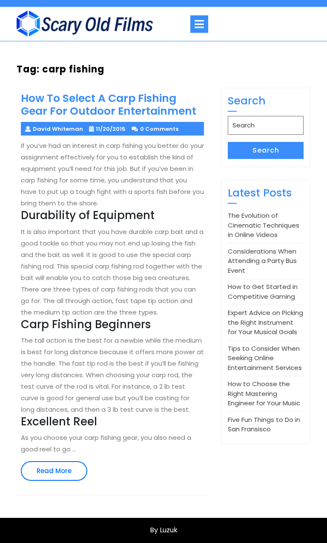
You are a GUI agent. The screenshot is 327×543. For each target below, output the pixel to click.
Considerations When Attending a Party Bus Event (262, 261)
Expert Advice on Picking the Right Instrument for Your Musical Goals (265, 322)
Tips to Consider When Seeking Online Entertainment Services (265, 358)
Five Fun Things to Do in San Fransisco (264, 424)
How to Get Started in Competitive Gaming (263, 291)
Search (265, 150)
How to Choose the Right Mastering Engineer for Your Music (264, 393)
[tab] (199, 24)
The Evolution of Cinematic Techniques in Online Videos (263, 225)
